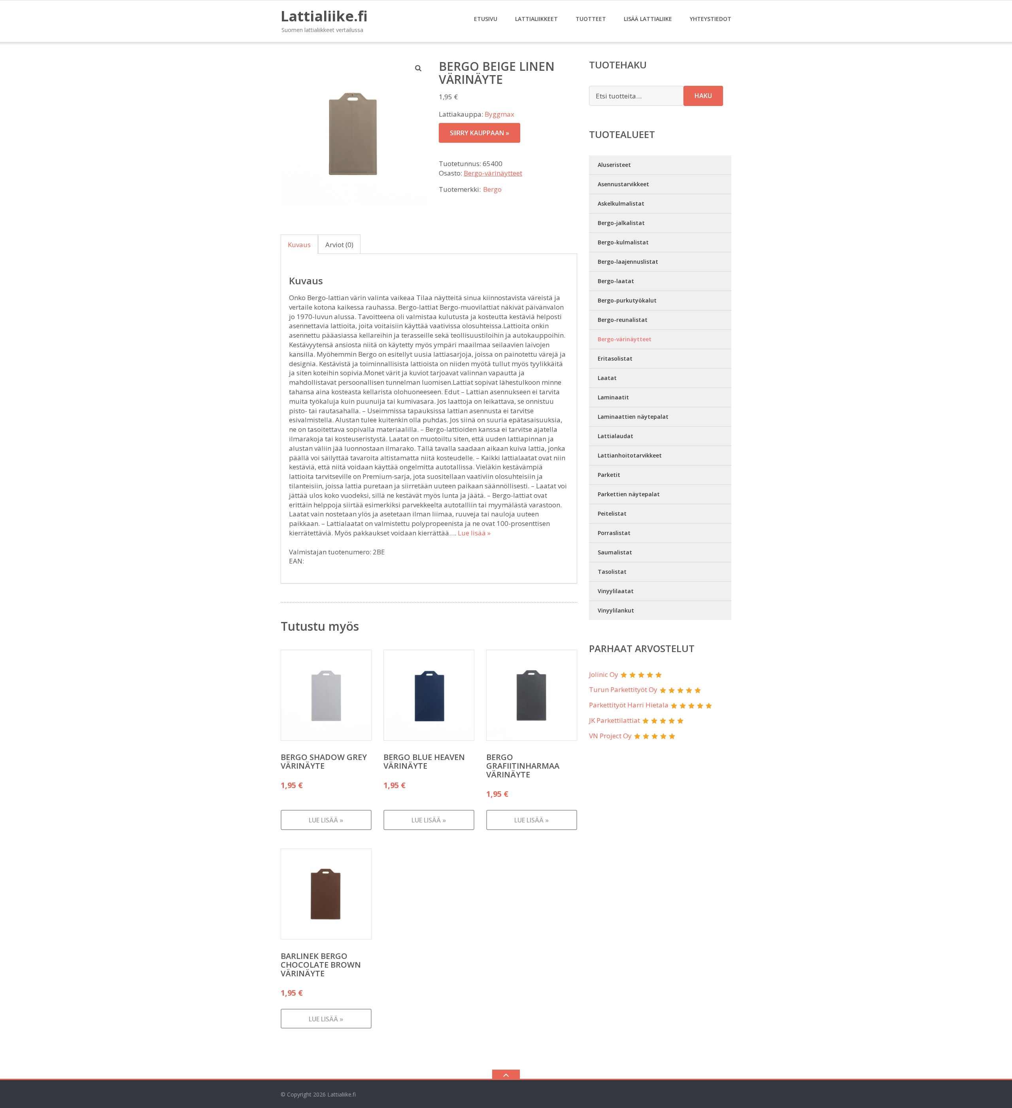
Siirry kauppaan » (479, 133)
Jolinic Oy (603, 674)
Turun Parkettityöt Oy (623, 689)
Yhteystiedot (710, 19)
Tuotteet (591, 19)
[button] (418, 68)
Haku (703, 95)
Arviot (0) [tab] (339, 244)
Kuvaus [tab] (299, 244)
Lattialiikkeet (536, 19)
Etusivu (485, 19)
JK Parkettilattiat (614, 720)
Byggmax (499, 114)
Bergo (492, 189)
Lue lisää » (474, 532)
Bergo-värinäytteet (493, 173)
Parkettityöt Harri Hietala (628, 704)
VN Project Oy (610, 735)
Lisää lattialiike (648, 19)
